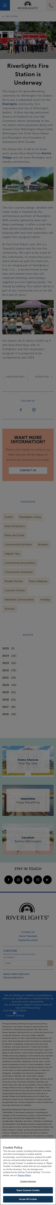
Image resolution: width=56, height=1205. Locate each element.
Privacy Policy (24, 1175)
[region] (28, 1171)
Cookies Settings (28, 1181)
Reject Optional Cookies (28, 1190)
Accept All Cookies (28, 1199)
